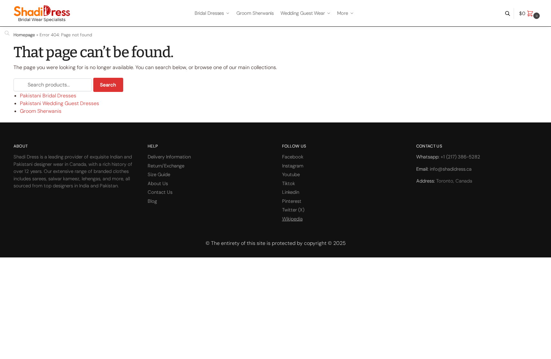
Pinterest (291, 201)
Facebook (292, 157)
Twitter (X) (293, 210)
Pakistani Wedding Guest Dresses (59, 103)
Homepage (24, 35)
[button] (530, 13)
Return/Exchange (166, 166)
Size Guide (159, 174)
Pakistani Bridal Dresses (48, 95)
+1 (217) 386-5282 (460, 157)
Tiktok (288, 183)
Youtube (291, 174)
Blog (152, 201)
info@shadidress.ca (451, 169)
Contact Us (160, 192)
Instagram (292, 166)
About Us (158, 183)
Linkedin (290, 192)
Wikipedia (292, 219)
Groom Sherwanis (40, 111)
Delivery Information (169, 157)
